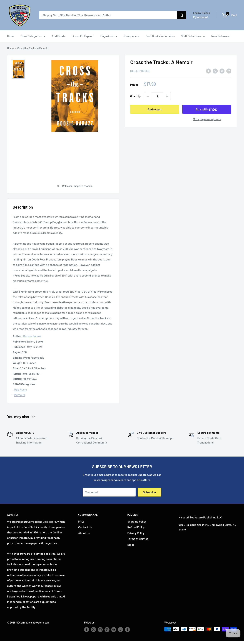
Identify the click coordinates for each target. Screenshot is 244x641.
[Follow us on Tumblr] (127, 629)
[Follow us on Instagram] (100, 629)
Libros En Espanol (82, 36)
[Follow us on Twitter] (93, 629)
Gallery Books (139, 71)
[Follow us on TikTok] (120, 629)
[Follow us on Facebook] (86, 629)
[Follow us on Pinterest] (106, 629)
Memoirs (19, 394)
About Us (84, 533)
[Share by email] (228, 71)
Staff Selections (191, 36)
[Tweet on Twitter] (222, 71)
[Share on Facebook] (208, 71)
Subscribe (149, 492)
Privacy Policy (136, 533)
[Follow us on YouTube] (113, 629)
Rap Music (20, 389)
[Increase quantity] (167, 96)
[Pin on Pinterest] (215, 71)
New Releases (220, 36)
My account (200, 17)
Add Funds (58, 36)
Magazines (106, 36)
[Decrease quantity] (148, 96)
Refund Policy (136, 527)
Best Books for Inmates (160, 36)
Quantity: (136, 96)
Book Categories (31, 36)
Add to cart (155, 109)
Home (10, 36)
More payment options (207, 119)
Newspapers (131, 36)
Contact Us (85, 527)
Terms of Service (137, 538)
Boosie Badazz (32, 336)
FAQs (81, 521)
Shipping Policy (136, 521)
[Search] (181, 15)
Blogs (131, 544)
